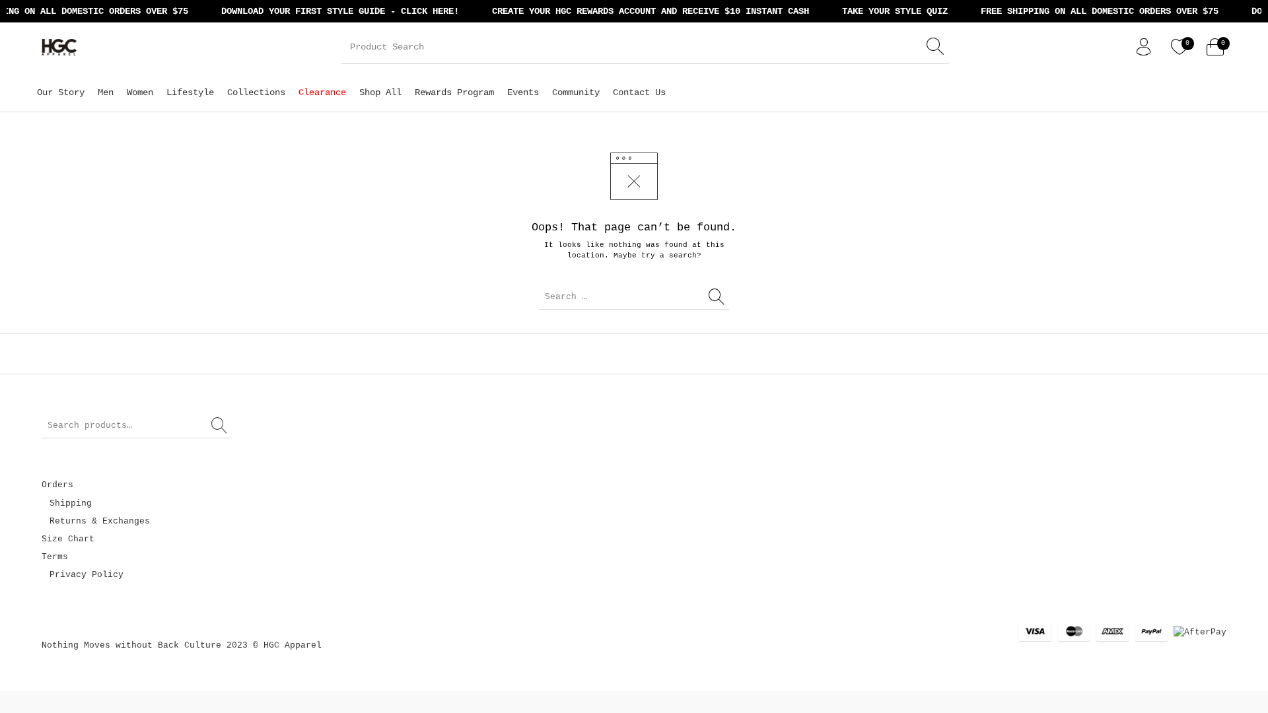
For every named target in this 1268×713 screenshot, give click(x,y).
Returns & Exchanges (100, 521)
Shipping (71, 503)
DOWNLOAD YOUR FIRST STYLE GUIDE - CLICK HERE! (333, 11)
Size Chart (68, 539)
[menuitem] (60, 92)
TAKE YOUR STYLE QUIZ (888, 11)
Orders (57, 485)
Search (219, 426)
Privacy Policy (86, 575)
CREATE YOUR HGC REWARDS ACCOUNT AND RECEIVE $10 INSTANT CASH (643, 11)
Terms (55, 557)
